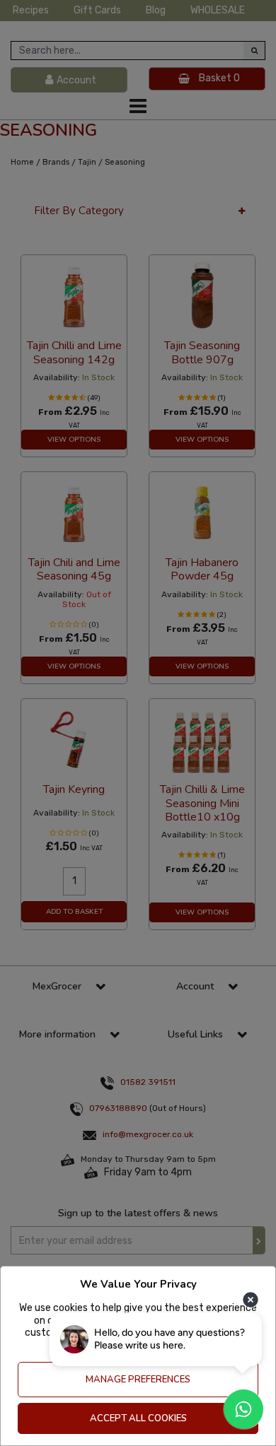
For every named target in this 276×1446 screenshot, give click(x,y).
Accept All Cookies (138, 1418)
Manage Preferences (138, 1379)
